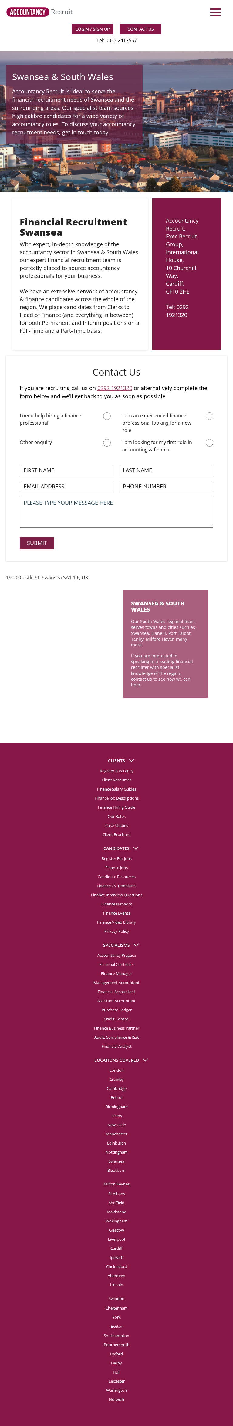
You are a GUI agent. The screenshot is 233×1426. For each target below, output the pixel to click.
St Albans (116, 1193)
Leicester (117, 1381)
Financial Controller (116, 964)
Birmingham (117, 1106)
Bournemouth (117, 1344)
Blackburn (116, 1170)
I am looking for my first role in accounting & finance (157, 446)
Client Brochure (116, 834)
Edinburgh (116, 1143)
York (117, 1317)
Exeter (116, 1326)
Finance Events (116, 913)
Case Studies (116, 825)
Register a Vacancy (116, 771)
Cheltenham (117, 1308)
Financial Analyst (117, 1046)
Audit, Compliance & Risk (116, 1037)
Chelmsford (116, 1266)
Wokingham (116, 1221)
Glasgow (116, 1230)
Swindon (116, 1298)
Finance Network (116, 904)
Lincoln (116, 1284)
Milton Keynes (117, 1184)
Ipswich (116, 1257)
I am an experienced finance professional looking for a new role (156, 422)
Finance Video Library (116, 922)
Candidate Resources (117, 876)
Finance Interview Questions (116, 895)
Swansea (116, 1161)
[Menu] (214, 12)
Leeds (116, 1115)
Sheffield (116, 1202)
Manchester (116, 1134)
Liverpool (116, 1239)
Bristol (116, 1097)
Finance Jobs (116, 867)
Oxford (116, 1354)
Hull (116, 1372)
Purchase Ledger (117, 1010)
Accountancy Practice (116, 955)
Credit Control (116, 1019)
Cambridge (117, 1088)
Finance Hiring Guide (116, 807)
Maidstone (116, 1212)
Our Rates (117, 816)
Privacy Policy (116, 931)
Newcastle (116, 1125)
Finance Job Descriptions (117, 798)
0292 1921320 (114, 388)
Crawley (117, 1079)
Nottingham (117, 1152)
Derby (116, 1363)
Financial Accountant (116, 991)
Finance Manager (116, 973)
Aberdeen (116, 1275)
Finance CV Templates (116, 885)
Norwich (116, 1399)
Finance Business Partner (116, 1028)
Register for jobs (117, 858)
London (117, 1070)
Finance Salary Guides (116, 789)
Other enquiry (36, 442)
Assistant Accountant (116, 1000)
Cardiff (116, 1248)
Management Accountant (116, 982)
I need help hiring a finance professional (50, 419)
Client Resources (116, 780)
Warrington (116, 1390)
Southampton (116, 1335)
